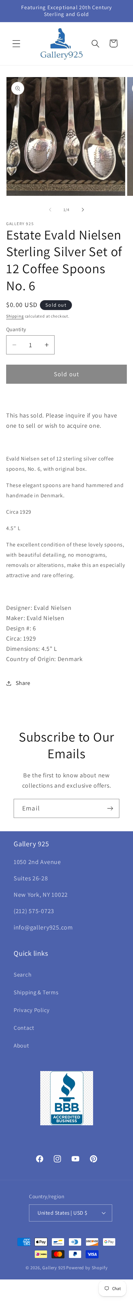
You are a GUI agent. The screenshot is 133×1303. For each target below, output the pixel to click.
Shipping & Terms (36, 992)
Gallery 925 (53, 1268)
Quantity (16, 329)
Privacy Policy (32, 1010)
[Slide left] (50, 209)
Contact (24, 1027)
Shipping (15, 316)
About (21, 1045)
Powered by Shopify (86, 1268)
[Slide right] (82, 209)
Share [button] (23, 683)
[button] (17, 43)
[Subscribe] (110, 808)
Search (22, 974)
